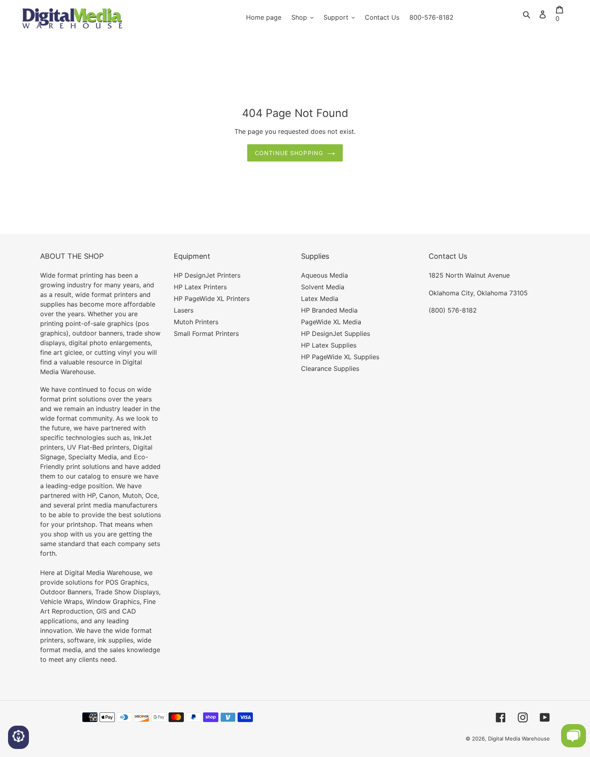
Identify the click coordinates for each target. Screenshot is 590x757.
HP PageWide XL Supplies (340, 357)
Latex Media (319, 299)
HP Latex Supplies (328, 345)
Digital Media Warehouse (519, 738)
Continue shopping (289, 152)
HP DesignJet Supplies (335, 333)
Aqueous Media (324, 275)
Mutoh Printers (196, 322)
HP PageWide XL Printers (212, 299)
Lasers (183, 310)
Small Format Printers (206, 333)
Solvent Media (322, 287)
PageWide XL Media (331, 322)
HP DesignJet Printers (207, 275)
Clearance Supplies (330, 368)
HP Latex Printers (200, 287)
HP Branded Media (329, 310)
